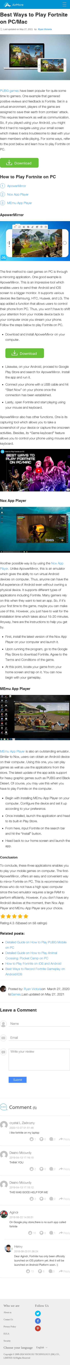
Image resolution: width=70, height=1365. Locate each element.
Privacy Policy (10, 1326)
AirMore (17, 5)
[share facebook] (38, 1321)
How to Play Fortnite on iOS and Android (33, 963)
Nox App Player (18, 194)
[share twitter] (38, 1313)
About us (7, 1312)
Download (22, 163)
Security (7, 1341)
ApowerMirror (16, 186)
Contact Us (8, 1319)
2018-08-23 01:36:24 (26, 1251)
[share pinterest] (38, 1328)
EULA (6, 1333)
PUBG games (9, 91)
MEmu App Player (19, 203)
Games (16, 994)
